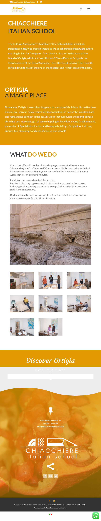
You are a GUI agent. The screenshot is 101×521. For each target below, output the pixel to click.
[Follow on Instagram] (50, 476)
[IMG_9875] (50, 335)
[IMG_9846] (22, 288)
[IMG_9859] (79, 311)
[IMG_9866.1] (50, 311)
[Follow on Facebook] (45, 476)
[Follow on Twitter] (56, 476)
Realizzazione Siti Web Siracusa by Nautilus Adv (50, 508)
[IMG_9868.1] (22, 335)
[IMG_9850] (22, 311)
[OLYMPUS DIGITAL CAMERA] (50, 264)
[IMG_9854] (50, 288)
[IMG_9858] (79, 288)
